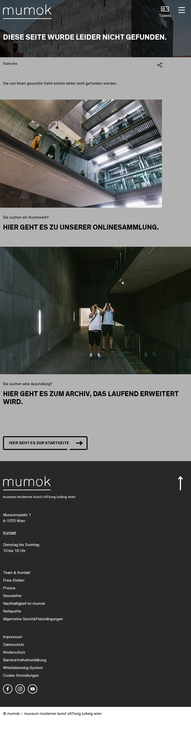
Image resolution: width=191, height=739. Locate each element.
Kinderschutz (14, 652)
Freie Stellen (13, 580)
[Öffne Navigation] (181, 9)
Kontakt (9, 533)
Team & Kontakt (16, 573)
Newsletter (12, 596)
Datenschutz (13, 645)
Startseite (10, 63)
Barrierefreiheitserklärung (24, 660)
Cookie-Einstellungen (21, 675)
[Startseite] (27, 10)
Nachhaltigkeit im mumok (24, 604)
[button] (165, 12)
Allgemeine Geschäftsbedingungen (33, 619)
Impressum (12, 637)
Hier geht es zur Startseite (39, 443)
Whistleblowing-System (23, 668)
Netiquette (12, 611)
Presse (9, 588)
